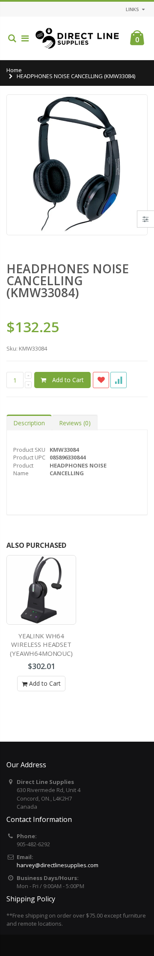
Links (132, 9)
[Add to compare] (118, 380)
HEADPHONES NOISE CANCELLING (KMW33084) (67, 280)
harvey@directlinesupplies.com (57, 865)
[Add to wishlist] (101, 380)
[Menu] (25, 38)
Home (14, 70)
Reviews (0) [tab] (75, 423)
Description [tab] (29, 423)
